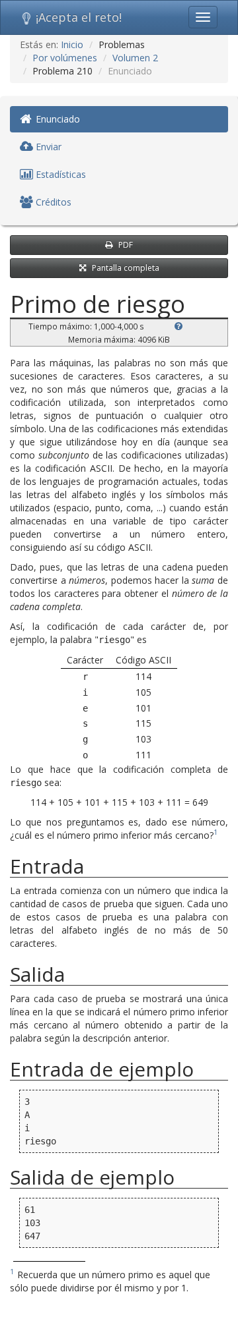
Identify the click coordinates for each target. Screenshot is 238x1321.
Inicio (72, 44)
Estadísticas (59, 174)
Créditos (52, 202)
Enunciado (56, 119)
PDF (125, 244)
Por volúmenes (64, 57)
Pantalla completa (125, 267)
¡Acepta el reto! (79, 17)
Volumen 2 (135, 57)
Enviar (47, 146)
